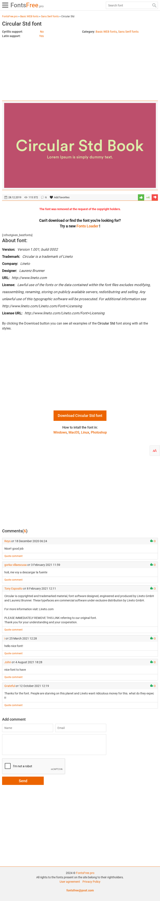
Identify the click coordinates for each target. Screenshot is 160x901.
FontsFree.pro (85, 873)
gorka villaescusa (15, 564)
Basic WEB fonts (106, 31)
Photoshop (99, 432)
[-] (155, 197)
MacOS (74, 432)
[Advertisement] (80, 67)
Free (27, 5)
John (7, 662)
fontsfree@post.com (80, 890)
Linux (85, 432)
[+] (141, 197)
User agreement (70, 881)
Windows (60, 432)
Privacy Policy (91, 881)
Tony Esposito (13, 588)
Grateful (9, 686)
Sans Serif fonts (128, 31)
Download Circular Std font (80, 415)
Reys (7, 541)
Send (23, 781)
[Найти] (154, 5)
